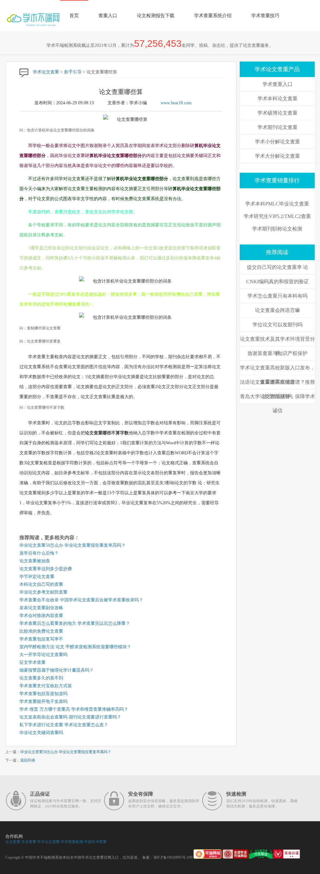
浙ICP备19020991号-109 (172, 857)
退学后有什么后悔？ (39, 553)
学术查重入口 (277, 84)
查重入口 (107, 15)
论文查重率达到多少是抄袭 (45, 568)
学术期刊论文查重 (278, 127)
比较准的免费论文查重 (41, 631)
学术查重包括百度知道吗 (43, 693)
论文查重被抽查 (34, 561)
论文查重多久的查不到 (41, 678)
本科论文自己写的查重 (41, 584)
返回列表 (27, 760)
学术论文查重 (46, 72)
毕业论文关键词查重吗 (41, 732)
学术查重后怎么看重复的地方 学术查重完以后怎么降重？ (74, 623)
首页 (74, 15)
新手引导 (73, 72)
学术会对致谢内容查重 (41, 615)
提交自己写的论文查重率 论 (277, 267)
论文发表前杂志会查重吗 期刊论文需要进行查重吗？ (70, 717)
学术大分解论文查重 (277, 156)
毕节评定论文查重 (36, 576)
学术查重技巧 (265, 15)
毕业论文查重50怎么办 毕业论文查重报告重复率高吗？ (72, 545)
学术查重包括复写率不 (41, 639)
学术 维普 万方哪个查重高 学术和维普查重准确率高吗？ (73, 709)
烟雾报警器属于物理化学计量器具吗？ (56, 670)
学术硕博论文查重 (278, 113)
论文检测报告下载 (155, 15)
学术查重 (28, 842)
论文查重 (12, 842)
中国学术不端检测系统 (43, 857)
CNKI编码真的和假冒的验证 (277, 281)
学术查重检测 (72, 842)
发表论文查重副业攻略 (41, 607)
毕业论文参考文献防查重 (43, 592)
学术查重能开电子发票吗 (43, 701)
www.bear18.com (176, 103)
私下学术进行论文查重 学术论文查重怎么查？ (63, 725)
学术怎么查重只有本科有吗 (278, 296)
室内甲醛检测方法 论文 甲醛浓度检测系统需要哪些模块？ (75, 646)
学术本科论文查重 (278, 98)
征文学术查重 (32, 662)
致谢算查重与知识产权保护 (278, 353)
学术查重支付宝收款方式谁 (45, 686)
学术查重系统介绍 (213, 15)
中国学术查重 (95, 842)
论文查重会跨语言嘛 (277, 310)
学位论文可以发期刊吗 (277, 324)
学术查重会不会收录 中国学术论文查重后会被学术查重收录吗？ (81, 600)
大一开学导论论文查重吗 (43, 654)
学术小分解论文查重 (277, 141)
